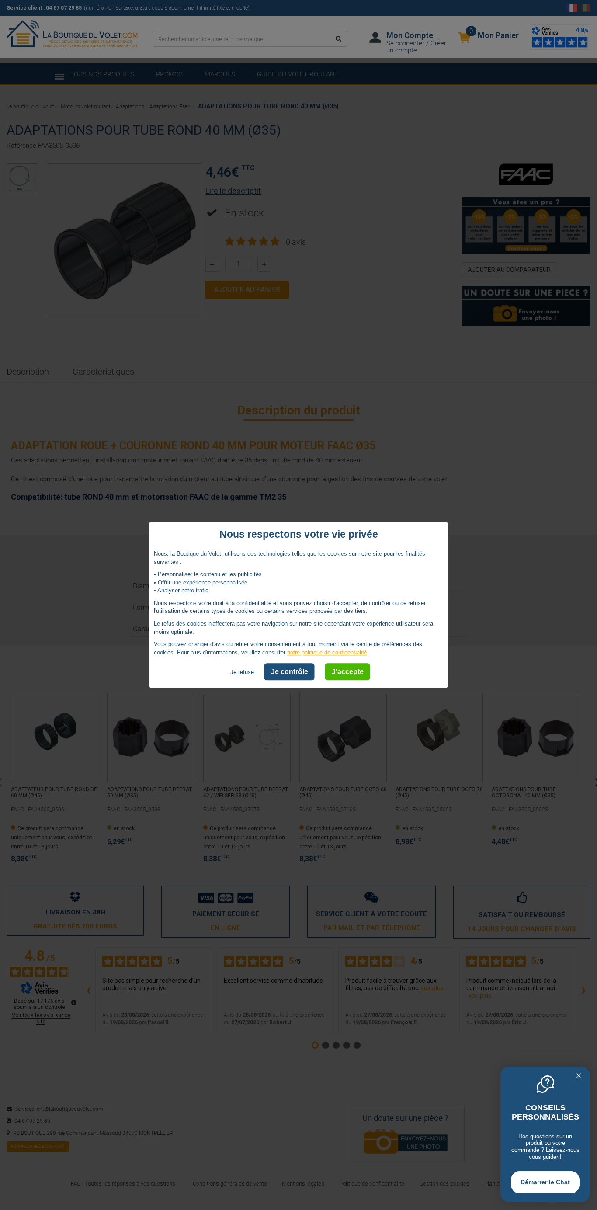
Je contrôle (289, 672)
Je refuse (242, 672)
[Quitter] (579, 1077)
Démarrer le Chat (545, 1182)
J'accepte (348, 672)
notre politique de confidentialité (327, 652)
